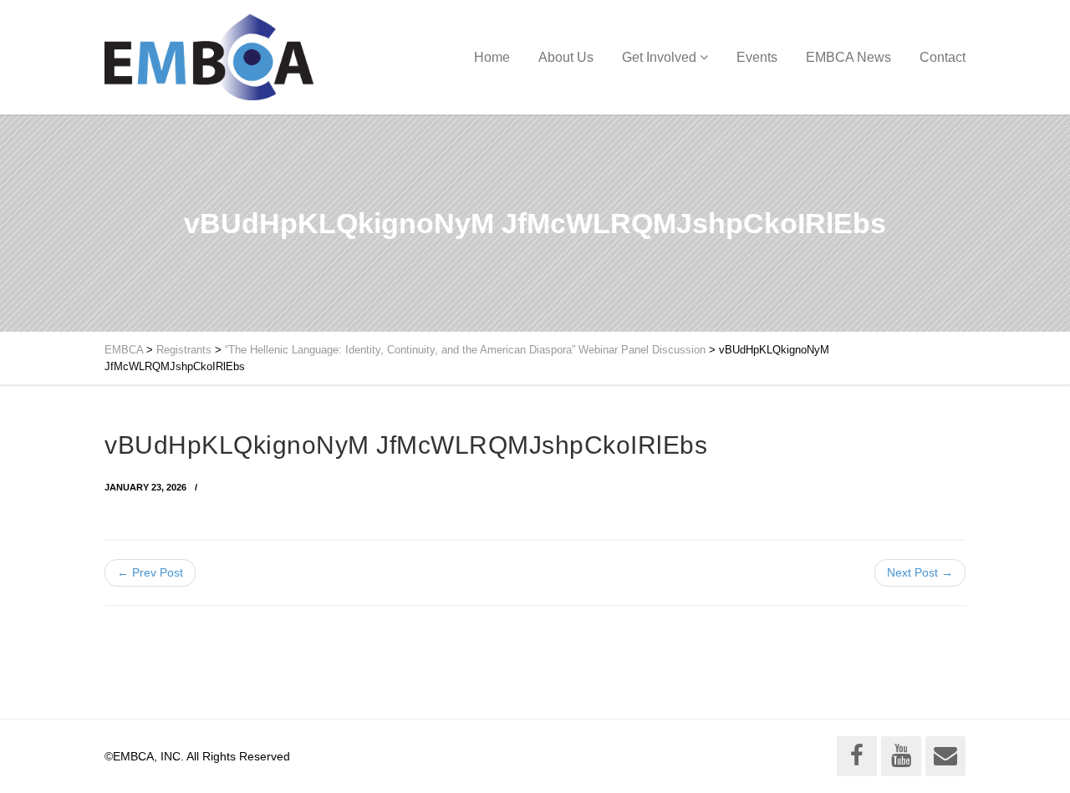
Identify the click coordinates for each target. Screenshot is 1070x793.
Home (492, 57)
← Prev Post (150, 572)
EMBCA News (848, 57)
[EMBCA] (208, 57)
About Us (566, 57)
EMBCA (123, 349)
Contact (943, 57)
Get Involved (659, 57)
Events (756, 57)
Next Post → (920, 572)
